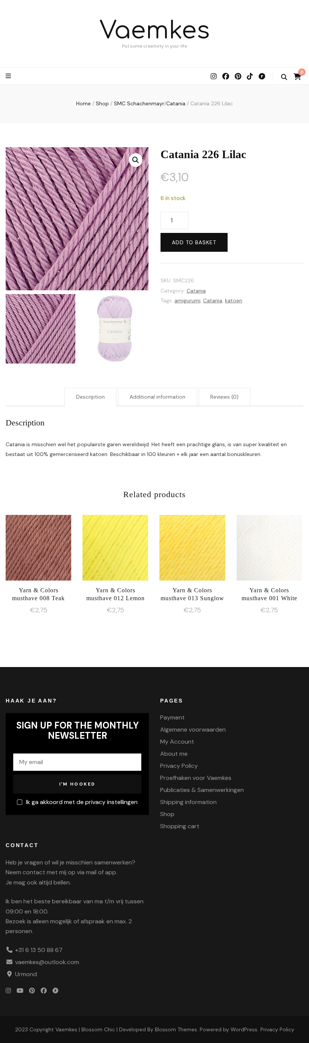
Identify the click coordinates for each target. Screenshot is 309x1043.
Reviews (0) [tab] (224, 396)
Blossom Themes (176, 1029)
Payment (172, 717)
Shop (167, 814)
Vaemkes (154, 30)
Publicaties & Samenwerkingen (202, 790)
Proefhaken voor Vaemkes (195, 778)
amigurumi (187, 300)
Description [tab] (90, 396)
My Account (177, 742)
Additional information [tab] (157, 396)
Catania (196, 290)
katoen (233, 300)
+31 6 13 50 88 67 (39, 950)
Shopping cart (179, 826)
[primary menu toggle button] (9, 76)
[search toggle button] (284, 77)
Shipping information (188, 802)
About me (174, 754)
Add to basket (194, 242)
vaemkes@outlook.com (47, 962)
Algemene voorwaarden (193, 729)
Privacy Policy (179, 766)
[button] (135, 160)
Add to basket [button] (39, 550)
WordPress (244, 1029)
